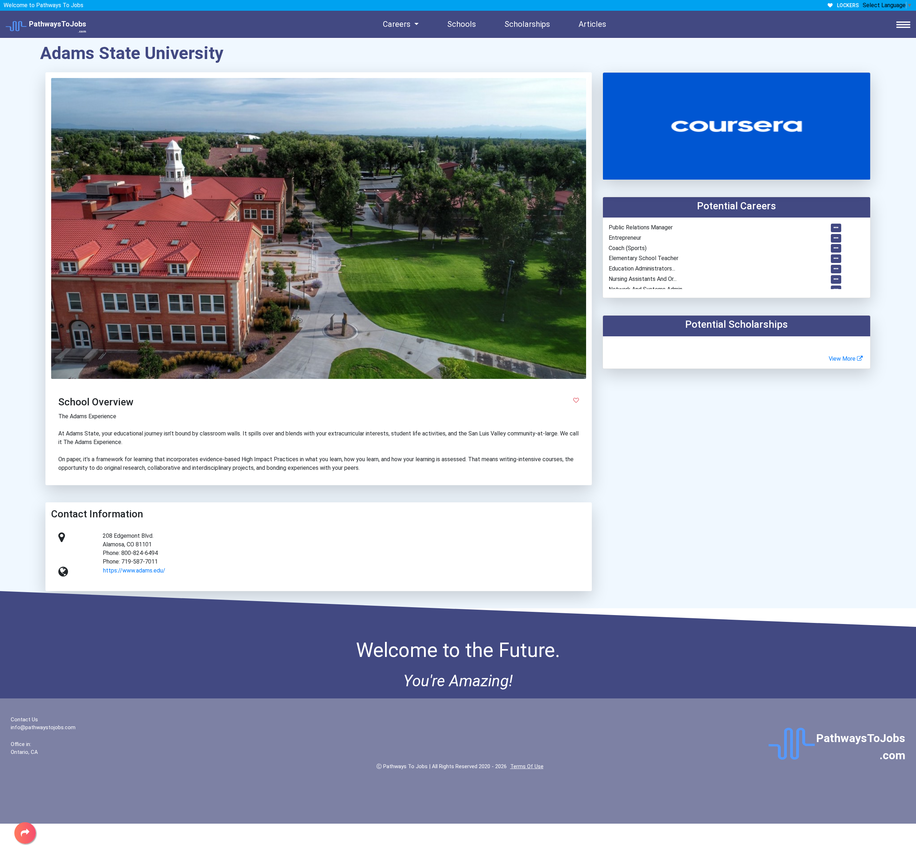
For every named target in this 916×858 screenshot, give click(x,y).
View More (843, 358)
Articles (592, 24)
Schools (461, 24)
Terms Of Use (527, 766)
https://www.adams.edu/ (134, 570)
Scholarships (527, 24)
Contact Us (24, 719)
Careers (397, 24)
